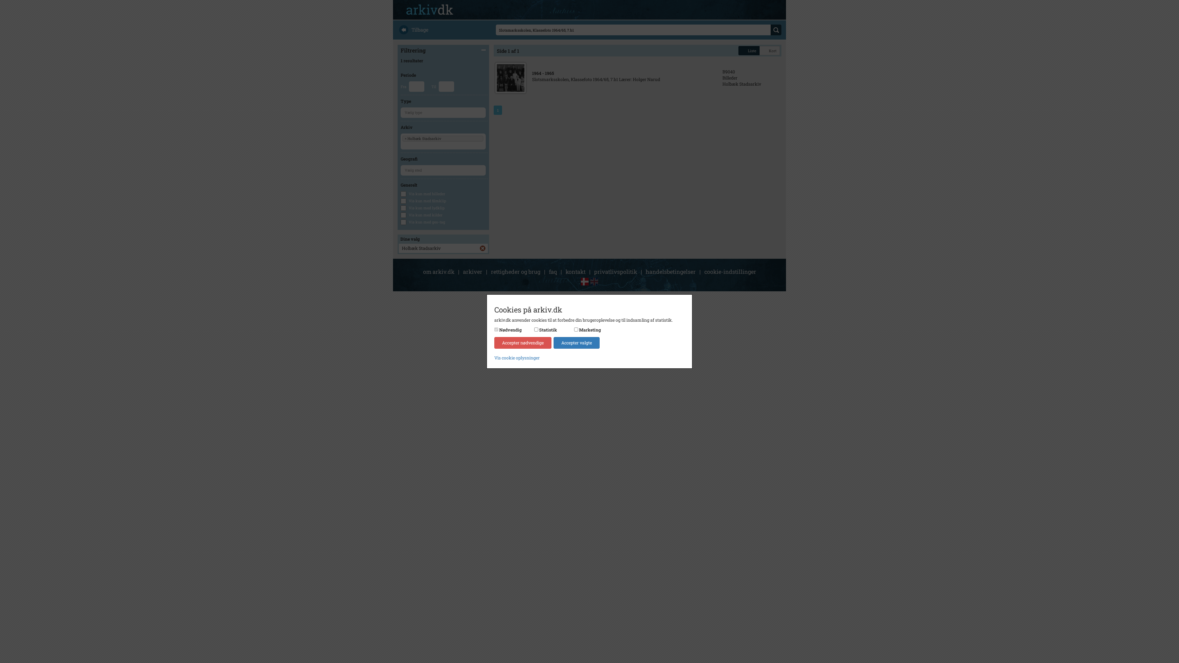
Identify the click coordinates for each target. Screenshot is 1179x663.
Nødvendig (510, 330)
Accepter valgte (576, 343)
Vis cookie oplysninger (517, 358)
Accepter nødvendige (523, 343)
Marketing (590, 330)
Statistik (548, 330)
